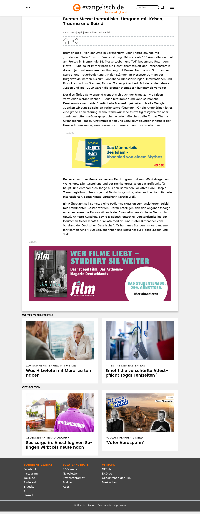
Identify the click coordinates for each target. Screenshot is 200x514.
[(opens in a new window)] (118, 152)
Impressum (119, 505)
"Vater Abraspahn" (125, 443)
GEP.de (106, 469)
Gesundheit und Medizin (98, 32)
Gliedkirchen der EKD (116, 478)
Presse (91, 505)
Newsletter (70, 473)
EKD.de (107, 473)
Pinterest (30, 482)
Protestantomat (74, 478)
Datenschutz (104, 505)
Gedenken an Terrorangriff (47, 437)
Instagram (31, 473)
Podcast (68, 482)
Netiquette (80, 505)
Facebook (30, 469)
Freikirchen (109, 482)
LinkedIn (29, 495)
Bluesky (29, 486)
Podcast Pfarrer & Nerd (124, 437)
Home (66, 41)
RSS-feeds (70, 469)
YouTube (29, 478)
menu (28, 7)
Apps (66, 486)
